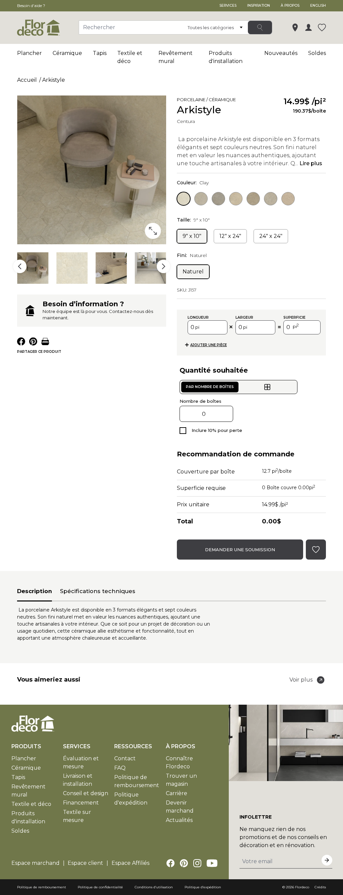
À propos (290, 5)
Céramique (67, 53)
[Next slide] (163, 266)
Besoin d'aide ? (31, 5)
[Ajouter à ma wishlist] (245, 100)
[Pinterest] (184, 863)
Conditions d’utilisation (154, 887)
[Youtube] (212, 863)
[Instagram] (197, 863)
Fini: (192, 255)
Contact (125, 758)
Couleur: (193, 183)
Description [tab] (34, 591)
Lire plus (310, 163)
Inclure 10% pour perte (217, 430)
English (318, 5)
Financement (81, 803)
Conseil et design (85, 793)
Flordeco (302, 887)
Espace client (85, 863)
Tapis (100, 53)
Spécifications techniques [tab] (97, 591)
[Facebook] (170, 863)
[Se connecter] (308, 27)
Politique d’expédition (203, 887)
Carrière (176, 793)
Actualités (179, 820)
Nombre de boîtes (200, 401)
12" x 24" (230, 236)
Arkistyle (53, 80)
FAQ (120, 768)
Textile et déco (31, 804)
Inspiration (258, 5)
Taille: (193, 220)
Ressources (133, 746)
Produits (26, 746)
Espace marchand (35, 863)
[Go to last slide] (19, 266)
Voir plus (301, 680)
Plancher (29, 53)
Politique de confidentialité (100, 887)
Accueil (27, 80)
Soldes (317, 53)
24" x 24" (270, 236)
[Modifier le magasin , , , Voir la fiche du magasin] (295, 27)
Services (227, 5)
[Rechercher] (260, 27)
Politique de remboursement (41, 887)
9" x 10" (192, 236)
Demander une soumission (240, 549)
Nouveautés (280, 53)
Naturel (193, 271)
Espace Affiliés (130, 863)
